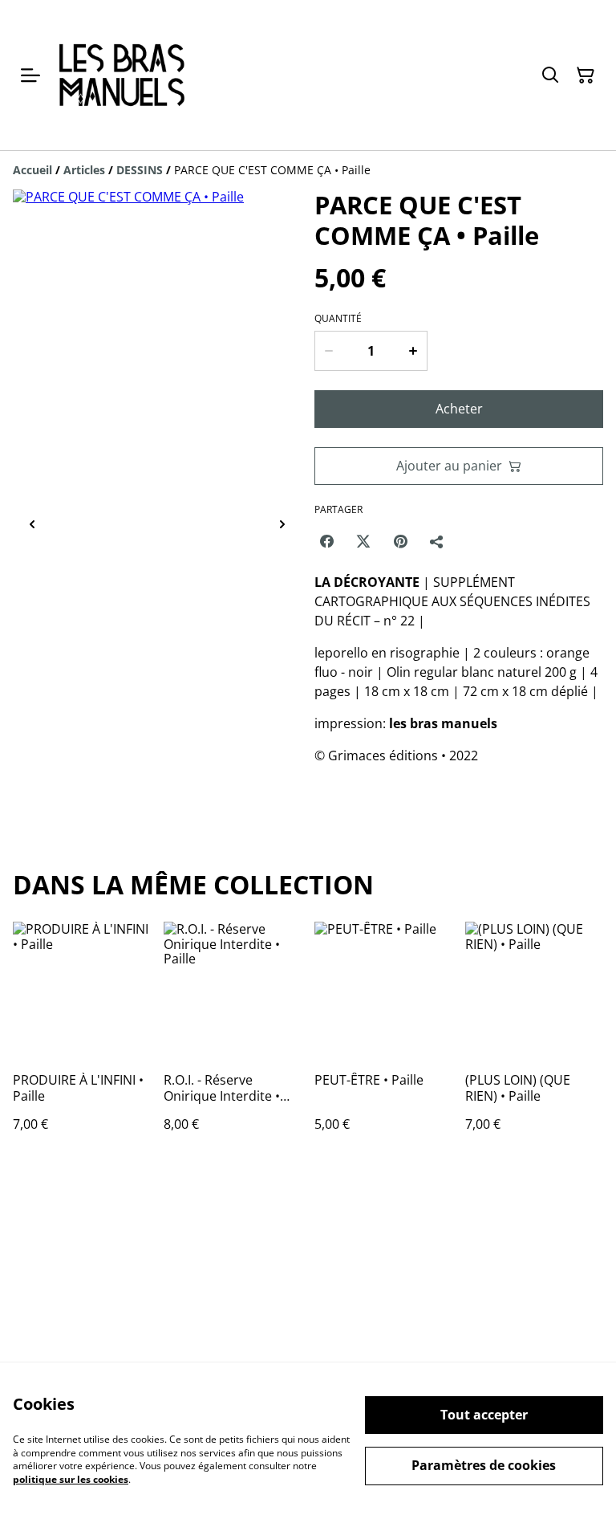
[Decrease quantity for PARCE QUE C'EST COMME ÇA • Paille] (328, 351)
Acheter (459, 408)
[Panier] (585, 75)
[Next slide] (282, 525)
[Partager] (437, 541)
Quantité (338, 318)
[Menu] (30, 75)
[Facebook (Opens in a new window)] (326, 541)
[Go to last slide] (32, 525)
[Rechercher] (550, 75)
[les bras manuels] (121, 75)
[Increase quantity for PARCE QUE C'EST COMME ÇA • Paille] (413, 351)
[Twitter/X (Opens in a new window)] (363, 541)
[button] (85, 525)
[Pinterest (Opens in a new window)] (400, 541)
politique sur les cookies (70, 1479)
